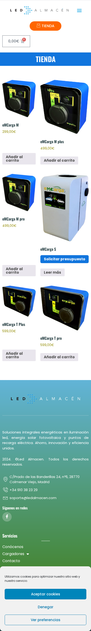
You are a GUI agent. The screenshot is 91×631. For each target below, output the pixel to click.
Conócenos (12, 546)
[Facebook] (7, 517)
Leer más (52, 272)
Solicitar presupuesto (64, 259)
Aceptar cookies (45, 594)
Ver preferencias (45, 619)
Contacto (11, 561)
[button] (79, 10)
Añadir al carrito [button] (14, 158)
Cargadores (13, 553)
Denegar (45, 607)
